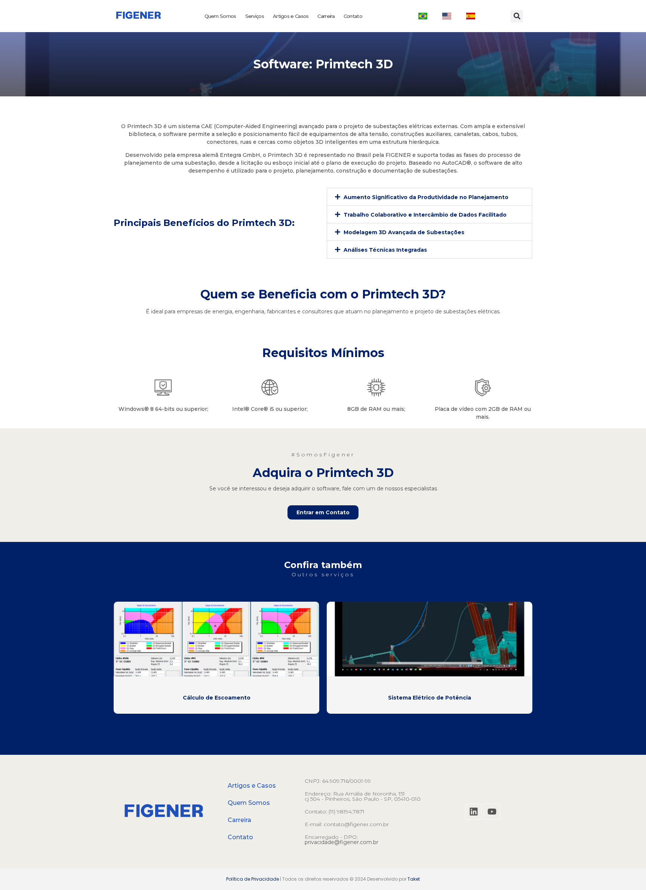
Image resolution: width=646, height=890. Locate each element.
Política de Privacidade (252, 879)
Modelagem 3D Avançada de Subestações (404, 232)
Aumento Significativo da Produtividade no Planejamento (426, 197)
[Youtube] (492, 812)
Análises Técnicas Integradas (385, 249)
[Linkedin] (473, 812)
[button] (517, 16)
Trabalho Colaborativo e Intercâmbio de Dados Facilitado (425, 214)
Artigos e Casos (291, 16)
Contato (353, 16)
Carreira (325, 16)
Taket (413, 879)
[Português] (423, 16)
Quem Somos (220, 16)
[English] (447, 16)
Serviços (254, 16)
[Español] (471, 16)
